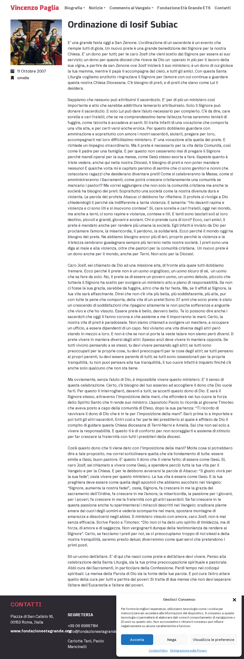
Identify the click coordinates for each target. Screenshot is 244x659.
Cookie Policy (158, 650)
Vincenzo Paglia (34, 8)
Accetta (137, 639)
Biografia (73, 7)
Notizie (96, 7)
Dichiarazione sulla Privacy (188, 650)
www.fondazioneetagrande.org (40, 631)
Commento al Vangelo (130, 7)
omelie (23, 77)
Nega (171, 639)
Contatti (222, 7)
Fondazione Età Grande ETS (184, 7)
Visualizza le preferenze (213, 639)
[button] (234, 599)
